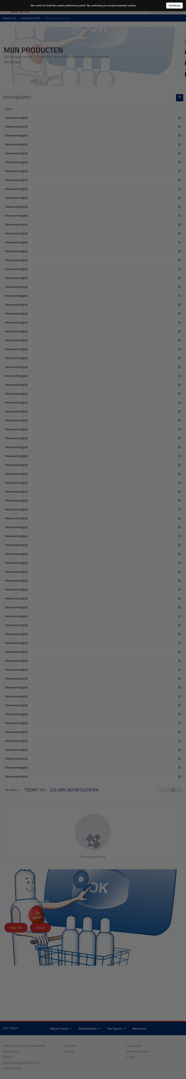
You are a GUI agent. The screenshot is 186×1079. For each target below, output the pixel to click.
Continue (174, 5)
